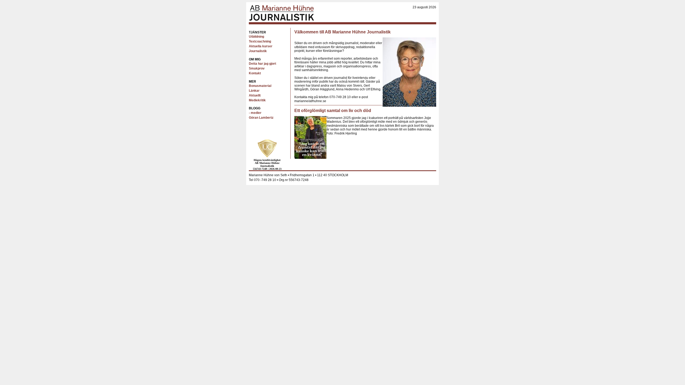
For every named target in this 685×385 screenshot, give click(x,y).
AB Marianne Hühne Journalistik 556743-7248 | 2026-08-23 (267, 164)
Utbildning (256, 36)
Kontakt (255, 73)
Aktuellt (255, 95)
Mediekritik (257, 100)
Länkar (254, 91)
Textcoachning (260, 41)
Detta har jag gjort (262, 64)
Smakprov (257, 68)
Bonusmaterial (260, 86)
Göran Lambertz (261, 118)
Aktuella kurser (260, 46)
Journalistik (258, 51)
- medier (255, 113)
